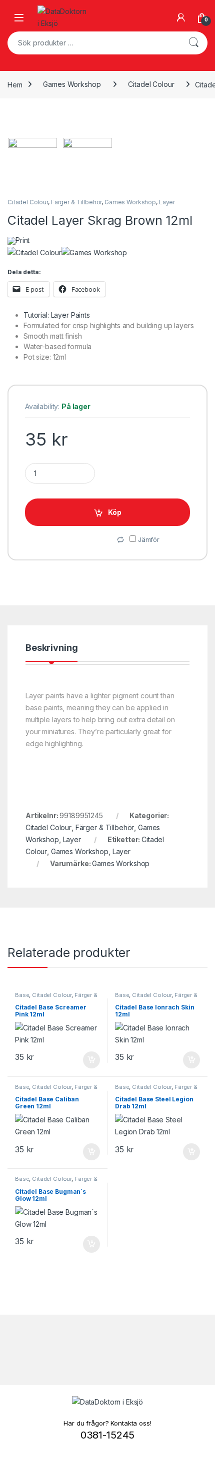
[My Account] (181, 17)
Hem (15, 84)
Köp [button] (91, 1059)
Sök (194, 42)
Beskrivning (52, 648)
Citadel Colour (151, 84)
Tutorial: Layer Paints (57, 315)
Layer (167, 202)
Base (22, 994)
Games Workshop (71, 84)
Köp (115, 512)
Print (23, 240)
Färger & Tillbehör (76, 202)
